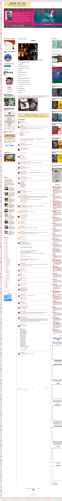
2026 (6, 239)
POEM (29, 116)
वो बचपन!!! (10, 198)
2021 (6, 246)
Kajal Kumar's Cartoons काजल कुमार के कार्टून (57, 291)
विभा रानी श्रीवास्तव (22, 181)
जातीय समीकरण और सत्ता (57, 212)
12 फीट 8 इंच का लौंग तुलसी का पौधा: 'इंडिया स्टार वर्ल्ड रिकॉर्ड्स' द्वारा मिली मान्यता (57, 324)
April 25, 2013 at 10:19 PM (23, 266)
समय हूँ (54, 318)
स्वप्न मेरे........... (55, 312)
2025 (6, 240)
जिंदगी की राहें (9, 88)
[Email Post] (40, 114)
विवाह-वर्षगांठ (10, 220)
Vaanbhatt (21, 352)
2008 (6, 287)
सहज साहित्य (55, 279)
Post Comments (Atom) (25, 389)
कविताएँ (54, 307)
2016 (6, 253)
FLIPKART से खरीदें (58, 362)
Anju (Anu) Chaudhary (23, 215)
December (8, 258)
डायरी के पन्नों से (55, 329)
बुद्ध (38, 116)
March (7, 277)
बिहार (37, 116)
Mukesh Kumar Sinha (33, 488)
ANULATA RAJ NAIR (23, 148)
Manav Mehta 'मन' (22, 278)
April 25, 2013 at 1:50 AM (23, 174)
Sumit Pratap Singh (22, 210)
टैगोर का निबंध (55, 239)
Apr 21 (8, 274)
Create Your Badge (38, 488)
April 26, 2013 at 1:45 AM (23, 271)
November (8, 260)
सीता (46, 116)
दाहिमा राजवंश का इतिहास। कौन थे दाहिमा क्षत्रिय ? (57, 297)
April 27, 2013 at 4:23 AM (23, 314)
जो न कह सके (55, 273)
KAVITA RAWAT (56, 322)
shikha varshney (22, 171)
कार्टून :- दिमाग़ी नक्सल (56, 292)
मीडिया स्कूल (55, 284)
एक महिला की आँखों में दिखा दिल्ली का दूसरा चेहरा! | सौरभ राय (57, 261)
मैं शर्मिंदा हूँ (43, 116)
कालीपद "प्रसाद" (22, 294)
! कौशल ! (54, 228)
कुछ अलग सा (55, 217)
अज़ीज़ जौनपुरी (21, 221)
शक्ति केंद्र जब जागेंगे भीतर (57, 330)
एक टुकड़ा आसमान (11, 209)
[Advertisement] (33, 372)
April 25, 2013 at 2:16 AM (23, 179)
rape (32, 116)
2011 (6, 283)
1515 (54, 280)
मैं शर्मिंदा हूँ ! (8, 272)
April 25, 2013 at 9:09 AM (23, 228)
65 (6, 297)
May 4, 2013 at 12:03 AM (23, 354)
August (7, 264)
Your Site (5, 492)
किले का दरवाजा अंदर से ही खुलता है (57, 218)
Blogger (35, 494)
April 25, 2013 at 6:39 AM (23, 212)
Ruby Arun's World (56, 186)
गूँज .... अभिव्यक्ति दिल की (9, 89)
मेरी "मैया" (10, 225)
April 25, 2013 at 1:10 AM (23, 168)
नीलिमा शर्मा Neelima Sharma (24, 132)
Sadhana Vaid (22, 143)
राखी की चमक (11, 231)
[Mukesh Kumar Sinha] (33, 490)
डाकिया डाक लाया (56, 201)
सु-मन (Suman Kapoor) (23, 306)
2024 (6, 242)
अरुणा (20, 155)
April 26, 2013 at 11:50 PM (23, 308)
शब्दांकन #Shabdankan (57, 259)
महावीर (41, 116)
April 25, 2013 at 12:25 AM (23, 123)
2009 (6, 286)
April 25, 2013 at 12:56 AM (23, 159)
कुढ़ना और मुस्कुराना (56, 249)
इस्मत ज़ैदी (21, 125)
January (7, 280)
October (7, 261)
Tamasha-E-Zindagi (22, 195)
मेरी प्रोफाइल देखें (9, 91)
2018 (6, 250)
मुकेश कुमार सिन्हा (22, 241)
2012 (6, 282)
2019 (6, 249)
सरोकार (54, 254)
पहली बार (54, 223)
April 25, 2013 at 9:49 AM (23, 234)
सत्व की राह (55, 244)
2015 (6, 254)
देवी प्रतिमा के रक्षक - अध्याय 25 (57, 275)
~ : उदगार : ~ (11, 187)
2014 (6, 256)
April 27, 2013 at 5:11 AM (23, 349)
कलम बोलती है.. (55, 266)
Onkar (21, 301)
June (7, 267)
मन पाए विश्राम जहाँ (56, 249)
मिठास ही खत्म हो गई (56, 229)
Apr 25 (8, 271)
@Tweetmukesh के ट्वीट (56, 51)
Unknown (21, 231)
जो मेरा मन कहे (55, 317)
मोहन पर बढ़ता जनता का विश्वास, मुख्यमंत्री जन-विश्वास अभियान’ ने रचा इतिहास (57, 268)
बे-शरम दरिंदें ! (24, 297)
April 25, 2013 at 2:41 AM (23, 192)
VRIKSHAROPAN (12, 192)
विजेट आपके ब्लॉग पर (55, 484)
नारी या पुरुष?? (11, 203)
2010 (6, 284)
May (7, 268)
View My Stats (6, 291)
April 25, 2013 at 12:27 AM (23, 129)
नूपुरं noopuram (22, 311)
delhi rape (26, 116)
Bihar (23, 116)
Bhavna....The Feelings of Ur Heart (24, 161)
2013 (6, 257)
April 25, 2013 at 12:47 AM (23, 152)
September (8, 263)
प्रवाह (54, 233)
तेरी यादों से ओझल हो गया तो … (57, 313)
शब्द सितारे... (21, 166)
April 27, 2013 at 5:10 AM (23, 322)
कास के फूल (55, 255)
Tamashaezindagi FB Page (23, 201)
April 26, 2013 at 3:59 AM (23, 280)
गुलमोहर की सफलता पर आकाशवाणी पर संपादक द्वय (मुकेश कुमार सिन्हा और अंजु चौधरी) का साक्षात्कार (9, 181)
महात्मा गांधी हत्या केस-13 (57, 196)
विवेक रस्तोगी (21, 226)
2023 (6, 243)
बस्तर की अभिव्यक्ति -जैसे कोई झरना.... (57, 211)
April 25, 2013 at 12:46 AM (23, 145)
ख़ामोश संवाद (55, 234)
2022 (6, 244)
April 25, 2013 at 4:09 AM (23, 202)
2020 (6, 247)
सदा (20, 273)
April (7, 270)
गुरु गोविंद (34, 116)
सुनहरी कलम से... (55, 301)
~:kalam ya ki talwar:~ (11, 214)
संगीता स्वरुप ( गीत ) (22, 190)
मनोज (54, 195)
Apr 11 (8, 275)
